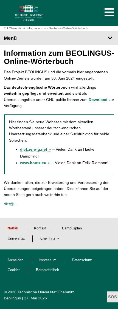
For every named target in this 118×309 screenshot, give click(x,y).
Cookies (14, 270)
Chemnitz (47, 238)
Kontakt (40, 228)
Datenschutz (82, 260)
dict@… (11, 204)
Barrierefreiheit (47, 270)
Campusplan (72, 228)
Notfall (12, 228)
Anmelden (15, 260)
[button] (103, 13)
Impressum (48, 260)
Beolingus (12, 298)
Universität (16, 238)
